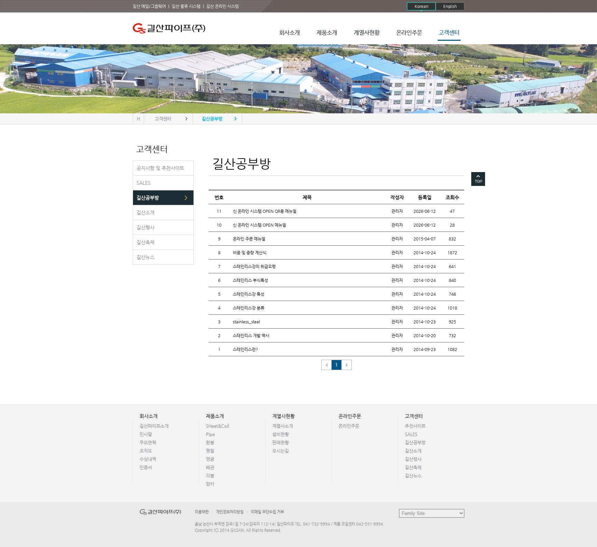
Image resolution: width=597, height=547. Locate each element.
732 (452, 335)
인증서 (146, 467)
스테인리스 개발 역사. (252, 335)
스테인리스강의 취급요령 (254, 266)
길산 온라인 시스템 (222, 6)
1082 (452, 349)
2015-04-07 (425, 238)
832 (452, 238)
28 (452, 225)
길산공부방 (415, 442)
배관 (210, 467)
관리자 (397, 211)
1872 (452, 252)
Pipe (210, 434)
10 (219, 225)
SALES (411, 434)
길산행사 (413, 459)
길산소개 (413, 450)
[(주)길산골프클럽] (171, 28)
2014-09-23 (425, 349)
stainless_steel (246, 321)
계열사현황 (367, 33)
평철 (210, 450)
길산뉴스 (413, 475)
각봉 (210, 475)
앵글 (210, 459)
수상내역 (148, 459)
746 (452, 294)
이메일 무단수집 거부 (267, 512)
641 (452, 266)
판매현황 (280, 442)
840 (452, 280)
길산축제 (413, 467)
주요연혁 (148, 442)
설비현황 (280, 434)
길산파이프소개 (154, 425)
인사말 (146, 434)
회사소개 (289, 33)
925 (452, 321)
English (450, 6)
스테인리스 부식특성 (250, 280)
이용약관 (202, 512)
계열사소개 (282, 425)
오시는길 (280, 450)
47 (452, 211)
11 (219, 211)
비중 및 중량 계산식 (249, 252)
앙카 (210, 484)
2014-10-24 (425, 252)
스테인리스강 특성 (248, 294)
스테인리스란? (245, 349)
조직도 (146, 450)
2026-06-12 (425, 211)
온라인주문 (409, 33)
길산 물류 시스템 (186, 6)
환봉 (210, 442)
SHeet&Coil (217, 425)
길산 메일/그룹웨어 (149, 6)
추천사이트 (415, 425)
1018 (452, 307)
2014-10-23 (425, 321)
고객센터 (449, 33)
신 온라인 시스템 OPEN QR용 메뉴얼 (264, 211)
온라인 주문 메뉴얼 (249, 238)
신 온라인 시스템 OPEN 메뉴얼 (259, 225)
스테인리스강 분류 (248, 307)
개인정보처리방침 (230, 512)
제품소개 (326, 33)
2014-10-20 (425, 335)
